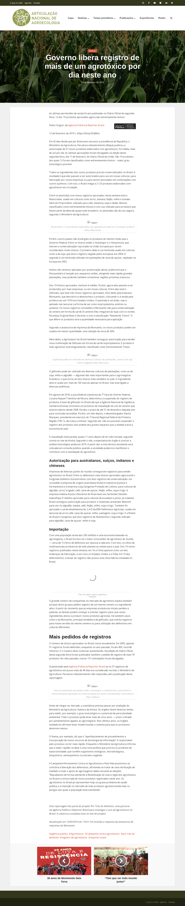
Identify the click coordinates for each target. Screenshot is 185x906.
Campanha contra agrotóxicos (103, 833)
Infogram (92, 597)
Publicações (126, 18)
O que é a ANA (16, 3)
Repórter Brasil (96, 125)
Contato (36, 3)
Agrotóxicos (77, 833)
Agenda (28, 3)
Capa (71, 18)
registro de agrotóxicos (74, 837)
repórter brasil (98, 837)
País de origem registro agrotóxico (92, 594)
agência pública (59, 833)
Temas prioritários (103, 18)
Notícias (82, 18)
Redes (161, 18)
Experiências (147, 18)
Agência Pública (76, 125)
